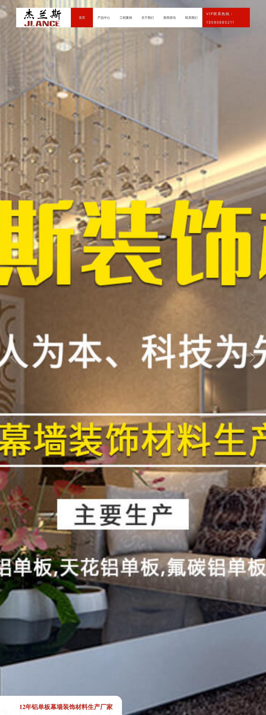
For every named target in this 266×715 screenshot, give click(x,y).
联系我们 (191, 18)
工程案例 (126, 18)
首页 (82, 18)
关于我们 (147, 18)
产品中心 (104, 18)
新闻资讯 (169, 18)
